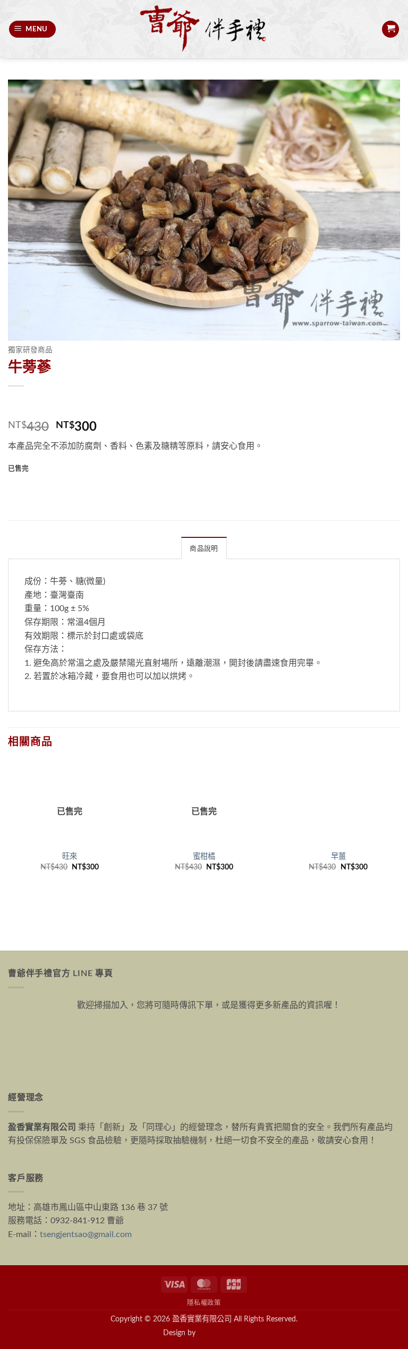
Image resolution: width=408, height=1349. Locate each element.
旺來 (69, 856)
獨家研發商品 (30, 350)
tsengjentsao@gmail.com (86, 1234)
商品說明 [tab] (204, 548)
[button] (32, 29)
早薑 (338, 856)
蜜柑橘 (204, 856)
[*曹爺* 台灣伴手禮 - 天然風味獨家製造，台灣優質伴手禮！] (204, 29)
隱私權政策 (203, 1303)
